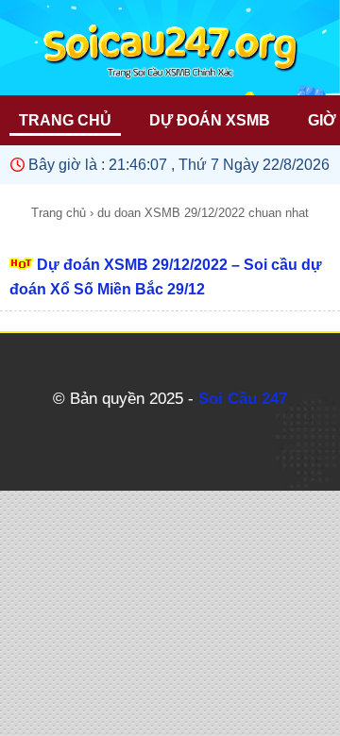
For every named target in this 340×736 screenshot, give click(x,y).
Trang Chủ (65, 120)
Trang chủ (58, 213)
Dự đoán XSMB (209, 120)
